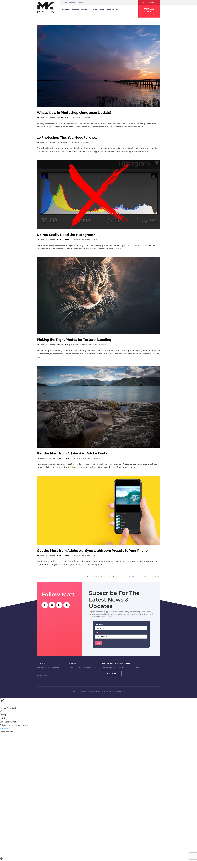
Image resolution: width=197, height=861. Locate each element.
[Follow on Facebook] (44, 605)
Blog (95, 9)
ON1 (72, 345)
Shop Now (112, 673)
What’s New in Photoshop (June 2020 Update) (74, 113)
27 (125, 576)
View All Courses (149, 10)
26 (120, 576)
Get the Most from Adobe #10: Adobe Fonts (72, 453)
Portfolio (72, 3)
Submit (98, 643)
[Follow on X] (52, 605)
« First (96, 576)
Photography (81, 345)
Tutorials (85, 9)
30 (137, 576)
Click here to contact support (80, 667)
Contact (80, 3)
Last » (157, 576)
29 (133, 576)
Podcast (110, 9)
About (64, 3)
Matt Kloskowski (47, 118)
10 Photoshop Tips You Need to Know (67, 137)
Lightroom (76, 240)
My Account (149, 2)
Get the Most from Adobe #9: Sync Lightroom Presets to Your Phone (92, 551)
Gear (102, 9)
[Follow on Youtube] (66, 605)
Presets (75, 9)
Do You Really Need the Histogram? (66, 235)
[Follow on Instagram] (59, 605)
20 (113, 576)
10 (109, 576)
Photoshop (75, 118)
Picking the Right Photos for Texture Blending (74, 340)
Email (97, 633)
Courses (66, 9)
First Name (99, 624)
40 (145, 576)
